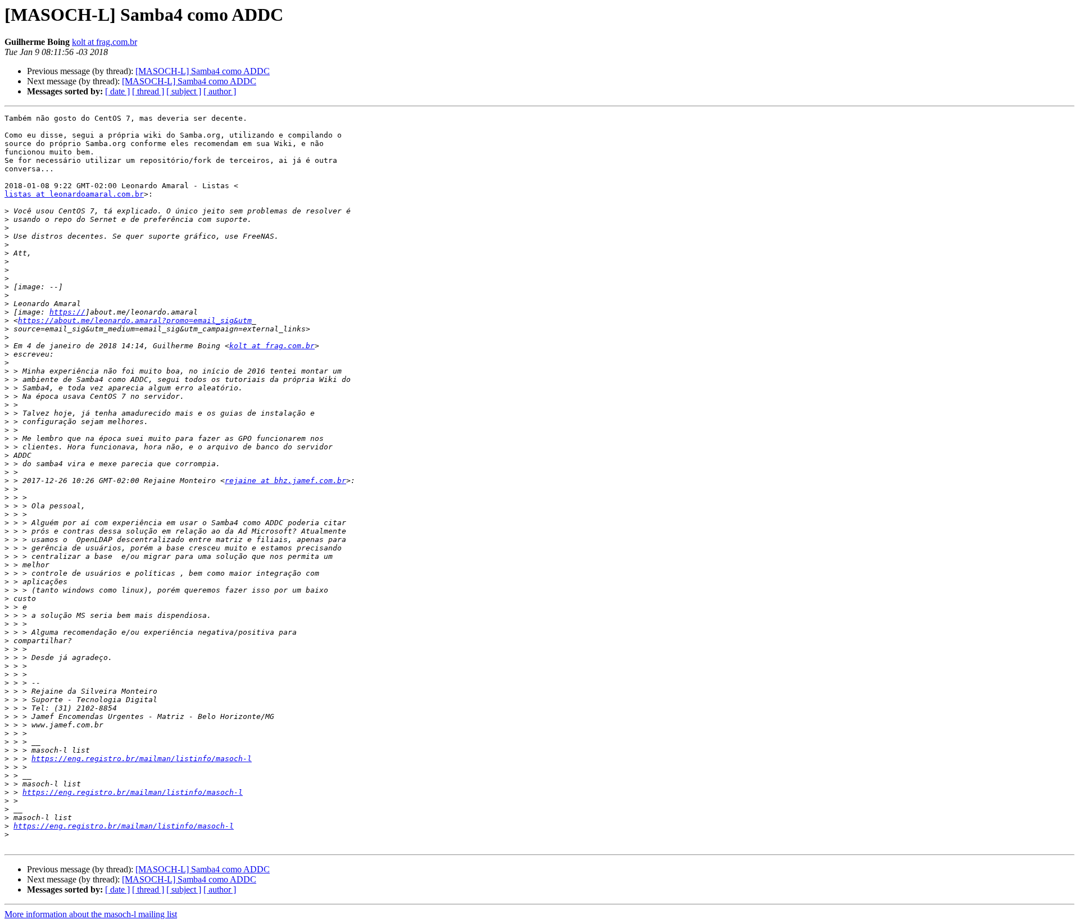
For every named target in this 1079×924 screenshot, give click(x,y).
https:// (67, 312)
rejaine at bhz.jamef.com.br (285, 480)
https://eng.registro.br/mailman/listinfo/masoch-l (141, 758)
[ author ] (219, 91)
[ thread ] (148, 91)
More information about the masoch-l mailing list (90, 914)
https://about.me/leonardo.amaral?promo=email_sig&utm (135, 320)
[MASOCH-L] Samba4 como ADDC (202, 71)
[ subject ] (183, 91)
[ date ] (117, 91)
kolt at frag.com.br (104, 42)
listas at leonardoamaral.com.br (74, 194)
